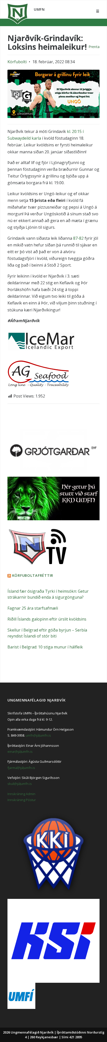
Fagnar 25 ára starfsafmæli (32, 608)
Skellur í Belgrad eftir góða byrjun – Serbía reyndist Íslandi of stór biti (47, 633)
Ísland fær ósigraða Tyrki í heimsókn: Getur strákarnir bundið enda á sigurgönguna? (48, 594)
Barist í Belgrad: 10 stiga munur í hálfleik (45, 647)
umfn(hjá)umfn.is (38, 735)
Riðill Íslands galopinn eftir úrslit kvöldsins (46, 619)
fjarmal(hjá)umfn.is (21, 767)
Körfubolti (17, 61)
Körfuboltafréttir (32, 575)
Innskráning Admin (21, 794)
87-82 (78, 238)
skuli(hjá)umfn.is (19, 783)
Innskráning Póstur (21, 800)
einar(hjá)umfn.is (20, 751)
